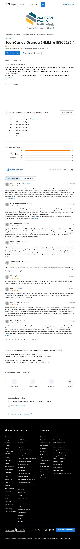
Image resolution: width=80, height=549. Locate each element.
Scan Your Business (59, 459)
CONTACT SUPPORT (65, 530)
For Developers (57, 464)
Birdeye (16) (30, 178)
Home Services (22, 504)
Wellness (20, 521)
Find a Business (58, 461)
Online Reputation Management (27, 459)
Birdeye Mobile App (10, 511)
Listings (7, 440)
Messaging (8, 479)
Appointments (9, 466)
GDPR (35, 539)
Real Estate (21, 515)
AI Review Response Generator (62, 453)
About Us (42, 440)
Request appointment (32, 53)
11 (30, 340)
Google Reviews (22, 470)
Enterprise (21, 443)
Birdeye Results (44, 472)
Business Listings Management (27, 479)
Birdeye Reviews (45, 469)
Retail (19, 518)
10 (27, 340)
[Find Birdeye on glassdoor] (53, 530)
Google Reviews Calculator (61, 450)
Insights (7, 485)
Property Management (24, 510)
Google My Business (24, 473)
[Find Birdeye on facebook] (35, 530)
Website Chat (22, 467)
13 (36, 340)
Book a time (43, 448)
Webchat (8, 460)
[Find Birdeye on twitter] (39, 530)
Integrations (9, 504)
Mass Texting (9, 469)
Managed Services (58, 440)
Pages (7, 448)
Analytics (8, 501)
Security (30, 539)
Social (7, 463)
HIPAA (39, 539)
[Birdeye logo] (10, 4)
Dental (20, 495)
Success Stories (44, 466)
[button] (6, 339)
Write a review (68, 4)
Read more (8, 78)
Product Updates (45, 460)
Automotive (21, 492)
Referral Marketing (23, 464)
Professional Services (59, 443)
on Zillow (27, 183)
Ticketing (8, 491)
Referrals (7, 446)
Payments (8, 472)
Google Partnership (8, 508)
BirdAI (6, 498)
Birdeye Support (58, 467)
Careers (42, 463)
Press (41, 457)
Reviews (7, 443)
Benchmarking (9, 488)
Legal (19, 507)
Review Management (24, 453)
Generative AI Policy (53, 539)
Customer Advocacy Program (62, 473)
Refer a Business (58, 470)
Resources (43, 451)
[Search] (43, 4)
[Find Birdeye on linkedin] (42, 530)
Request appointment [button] (18, 406)
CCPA (44, 539)
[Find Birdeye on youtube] (50, 530)
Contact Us (43, 478)
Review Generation (23, 456)
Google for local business (25, 450)
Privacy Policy (22, 539)
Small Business (22, 440)
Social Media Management (26, 485)
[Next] (72, 383)
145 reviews (20, 46)
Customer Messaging (24, 461)
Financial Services (23, 498)
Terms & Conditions (11, 539)
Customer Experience (24, 482)
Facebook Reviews (23, 476)
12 (33, 340)
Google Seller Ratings (9, 452)
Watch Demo (44, 446)
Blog (41, 454)
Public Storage (22, 512)
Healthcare (21, 501)
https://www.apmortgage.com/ (21, 414)
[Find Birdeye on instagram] (46, 530)
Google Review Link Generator (62, 456)
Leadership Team (45, 443)
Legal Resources (45, 475)
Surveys (7, 482)
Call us (13, 410)
